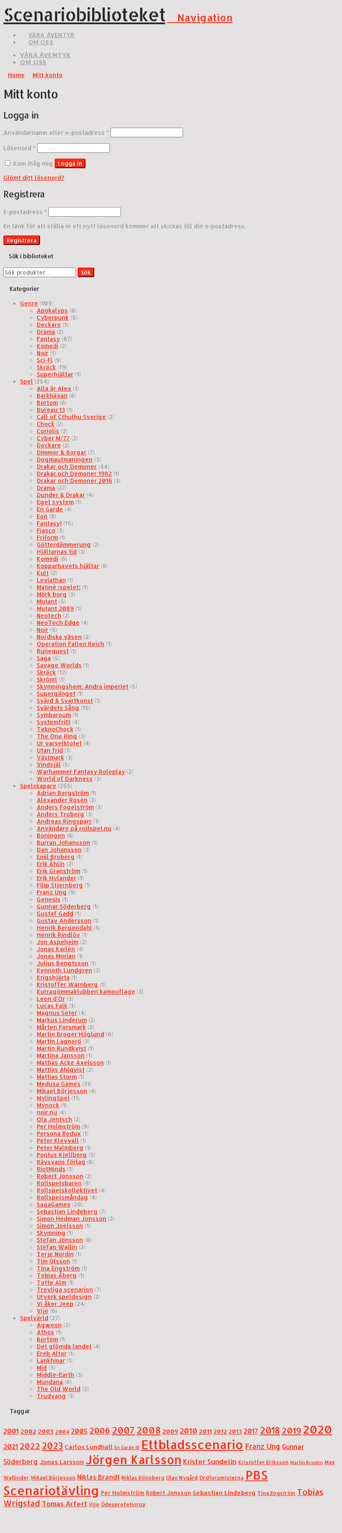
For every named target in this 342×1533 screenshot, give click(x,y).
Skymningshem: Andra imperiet (82, 686)
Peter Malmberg (60, 1147)
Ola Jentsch (54, 1119)
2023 (52, 1445)
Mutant (47, 601)
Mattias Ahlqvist (61, 1069)
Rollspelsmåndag (62, 1197)
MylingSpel (53, 1097)
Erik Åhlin (51, 863)
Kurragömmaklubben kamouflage (86, 991)
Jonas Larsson (62, 1462)
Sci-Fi (45, 360)
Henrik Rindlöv (58, 934)
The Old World (58, 1388)
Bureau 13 (51, 409)
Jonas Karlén (56, 948)
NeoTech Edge (58, 622)
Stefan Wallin (57, 1246)
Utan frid (50, 750)
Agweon (49, 1324)
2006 (99, 1430)
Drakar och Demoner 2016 (74, 480)
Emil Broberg (56, 856)
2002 (28, 1431)
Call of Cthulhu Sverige (71, 416)
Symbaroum (54, 714)
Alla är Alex (54, 388)
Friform (47, 537)
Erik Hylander (56, 877)
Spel (26, 381)
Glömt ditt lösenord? (33, 177)
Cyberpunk (53, 317)
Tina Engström (58, 1268)
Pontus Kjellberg (62, 1154)
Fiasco (46, 530)
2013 (235, 1431)
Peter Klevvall (58, 1140)
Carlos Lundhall (89, 1447)
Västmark (50, 757)
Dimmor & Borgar (61, 452)
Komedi (47, 345)
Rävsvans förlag (61, 1161)
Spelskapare (38, 785)
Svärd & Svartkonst (65, 700)
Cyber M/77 (53, 438)
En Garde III (126, 1447)
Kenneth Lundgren (64, 970)
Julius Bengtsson (62, 963)
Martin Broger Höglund (70, 1034)
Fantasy (48, 338)
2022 (30, 1446)
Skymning (51, 1232)
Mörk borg (52, 594)
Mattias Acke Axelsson (70, 1062)
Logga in (70, 163)
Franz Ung (52, 892)
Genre (29, 303)
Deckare (49, 324)
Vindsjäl (49, 764)
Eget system (55, 501)
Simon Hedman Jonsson (71, 1218)
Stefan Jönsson (60, 1239)
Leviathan (51, 579)
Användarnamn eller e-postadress (56, 132)
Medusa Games (58, 1083)
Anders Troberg (60, 814)
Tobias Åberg (57, 1275)
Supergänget (56, 693)
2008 (148, 1430)
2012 (220, 1431)
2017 (251, 1431)
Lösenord (19, 148)
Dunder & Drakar (61, 494)
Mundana (50, 1381)
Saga (44, 658)
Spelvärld (34, 1317)
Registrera (22, 240)
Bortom (47, 402)
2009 (170, 1431)
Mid (42, 1367)
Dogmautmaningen (65, 459)
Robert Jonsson (60, 1175)
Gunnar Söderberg (64, 906)
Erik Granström (58, 870)
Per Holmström (58, 1126)
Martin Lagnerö (59, 1041)
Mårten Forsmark (61, 1026)
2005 (79, 1431)
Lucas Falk (52, 1005)
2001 (11, 1431)
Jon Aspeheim (57, 941)
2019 (291, 1430)
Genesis (48, 899)
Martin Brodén (306, 1462)
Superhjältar (55, 374)
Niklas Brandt (98, 1477)
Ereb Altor (52, 1353)
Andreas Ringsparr (64, 821)
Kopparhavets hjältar (68, 565)
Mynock (48, 1105)
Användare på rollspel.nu (74, 828)
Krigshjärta (53, 977)
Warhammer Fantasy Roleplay (81, 771)
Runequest (53, 650)
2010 (188, 1430)
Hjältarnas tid (57, 551)
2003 (45, 1431)
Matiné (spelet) (58, 587)
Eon (42, 516)
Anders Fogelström (65, 807)
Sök (86, 272)
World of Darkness (65, 778)
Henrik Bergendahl (64, 927)
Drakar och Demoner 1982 (74, 473)
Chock (46, 423)
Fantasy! (49, 523)
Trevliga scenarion (65, 1289)
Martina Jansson (61, 1055)
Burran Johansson (63, 842)
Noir (42, 352)
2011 (205, 1431)
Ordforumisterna (221, 1477)
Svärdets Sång (58, 707)
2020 (317, 1429)
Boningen (51, 835)
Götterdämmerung (64, 544)
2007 (123, 1430)
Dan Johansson (59, 849)
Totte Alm (51, 1282)
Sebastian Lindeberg (67, 1211)
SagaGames (53, 1204)
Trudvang (51, 1395)
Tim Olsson (53, 1261)
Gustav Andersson (64, 920)
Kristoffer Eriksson (263, 1462)
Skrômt (47, 679)
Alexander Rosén (62, 799)
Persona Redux (59, 1133)
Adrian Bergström (63, 792)
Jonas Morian (56, 956)
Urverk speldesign (64, 1296)
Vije (42, 1310)
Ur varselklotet (59, 743)
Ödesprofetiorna (123, 1504)
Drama (46, 331)
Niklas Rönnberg (142, 1477)
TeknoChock (55, 728)
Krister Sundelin (209, 1461)
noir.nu (47, 1112)
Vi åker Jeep (55, 1303)
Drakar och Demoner (67, 466)
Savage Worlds (59, 665)
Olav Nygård (182, 1477)
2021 (10, 1446)
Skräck (46, 367)
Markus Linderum (62, 1019)
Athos (45, 1332)
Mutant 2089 (55, 608)
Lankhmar (51, 1360)
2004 (62, 1431)
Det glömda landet (64, 1346)
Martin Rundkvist (61, 1048)
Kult (43, 572)
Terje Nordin (55, 1254)
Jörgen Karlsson (133, 1459)
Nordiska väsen (59, 636)
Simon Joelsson (60, 1225)
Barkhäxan (52, 395)
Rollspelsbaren (59, 1183)
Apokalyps (52, 310)
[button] (200, 17)
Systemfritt (53, 721)
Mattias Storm (57, 1076)
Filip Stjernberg (60, 885)
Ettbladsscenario (192, 1444)
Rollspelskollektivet (67, 1190)
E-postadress (25, 211)
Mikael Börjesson (62, 1090)
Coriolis (48, 430)
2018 (270, 1430)
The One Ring (57, 736)
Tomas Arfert (64, 1503)
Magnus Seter (57, 1012)
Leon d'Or (51, 998)
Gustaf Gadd (55, 913)
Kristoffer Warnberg (67, 984)
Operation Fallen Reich (70, 643)
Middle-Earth (55, 1374)
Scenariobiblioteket (84, 14)
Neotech (49, 615)
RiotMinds (51, 1168)
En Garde (50, 509)
